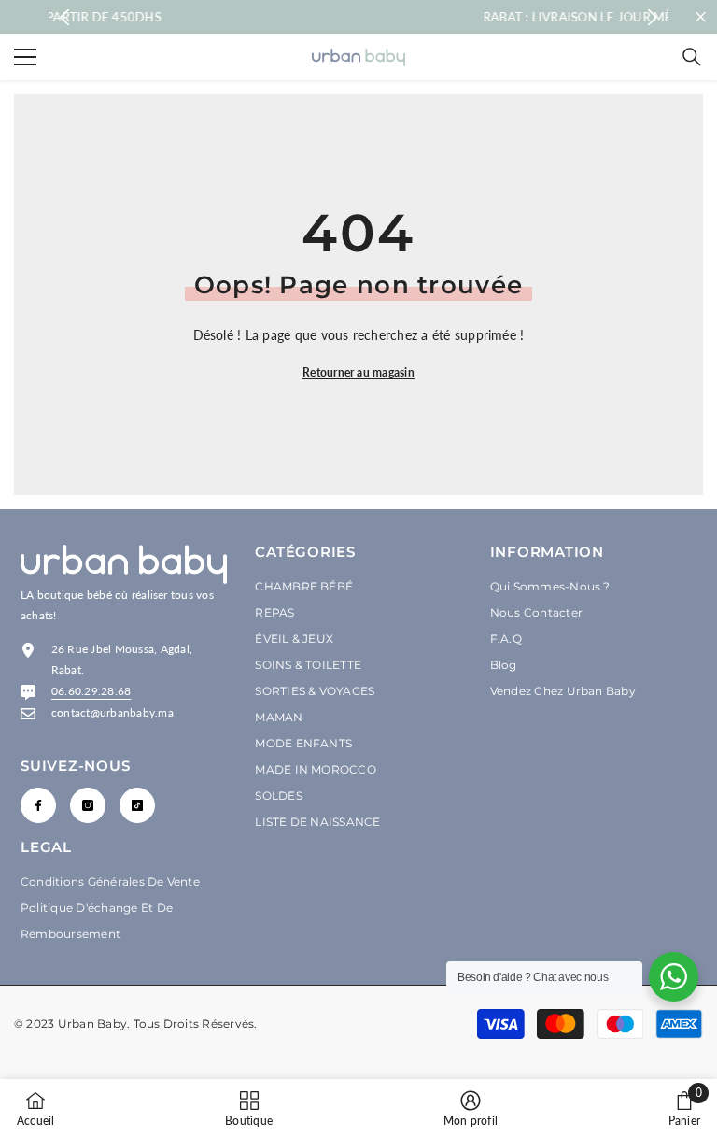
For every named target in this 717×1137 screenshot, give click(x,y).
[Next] (652, 17)
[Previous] (65, 17)
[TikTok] (137, 805)
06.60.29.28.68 (91, 691)
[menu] (25, 57)
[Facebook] (38, 805)
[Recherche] (692, 57)
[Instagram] (87, 805)
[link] (470, 1108)
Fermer (701, 17)
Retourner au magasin (358, 372)
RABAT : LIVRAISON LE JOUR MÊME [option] (406, 16)
